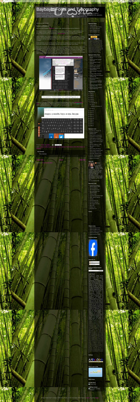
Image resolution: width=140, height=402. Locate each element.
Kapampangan (92, 280)
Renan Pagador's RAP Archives (96, 139)
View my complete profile (94, 180)
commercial (90, 344)
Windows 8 (38, 148)
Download (98, 291)
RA (101, 337)
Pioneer (98, 337)
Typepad (101, 313)
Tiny (95, 340)
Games (90, 305)
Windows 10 (51, 28)
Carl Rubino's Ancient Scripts (96, 136)
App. (89, 291)
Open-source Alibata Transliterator (94, 79)
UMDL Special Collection (95, 197)
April (92, 108)
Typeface (94, 281)
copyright (100, 344)
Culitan (95, 286)
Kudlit (99, 294)
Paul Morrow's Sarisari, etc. (95, 130)
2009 (91, 120)
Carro (91, 326)
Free (96, 304)
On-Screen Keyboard (61, 146)
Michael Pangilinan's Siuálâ (95, 144)
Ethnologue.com (93, 208)
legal (89, 347)
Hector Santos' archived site (96, 135)
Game (100, 304)
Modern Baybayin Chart (95, 30)
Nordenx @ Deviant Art (94, 156)
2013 (91, 112)
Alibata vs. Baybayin (98, 285)
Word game (98, 317)
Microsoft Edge (61, 33)
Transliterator (92, 299)
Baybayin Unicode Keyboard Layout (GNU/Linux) (96, 88)
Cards (102, 325)
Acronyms (100, 320)
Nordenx (98, 163)
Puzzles (100, 309)
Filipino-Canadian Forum (95, 229)
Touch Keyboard (69, 146)
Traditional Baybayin (93, 298)
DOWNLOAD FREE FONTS (96, 27)
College (96, 327)
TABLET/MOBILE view (94, 31)
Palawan (94, 336)
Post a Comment (43, 153)
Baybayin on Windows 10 (96, 106)
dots (89, 345)
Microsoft (54, 146)
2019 (91, 97)
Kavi (102, 306)
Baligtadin (99, 321)
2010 (91, 118)
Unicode (100, 284)
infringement (97, 346)
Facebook (92, 302)
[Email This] (55, 145)
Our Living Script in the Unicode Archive (94, 192)
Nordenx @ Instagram (94, 158)
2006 (91, 125)
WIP (89, 281)
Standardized (91, 297)
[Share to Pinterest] (61, 145)
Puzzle (95, 309)
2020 (91, 95)
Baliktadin (95, 322)
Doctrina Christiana (94, 188)
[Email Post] (53, 144)
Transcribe (101, 298)
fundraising (100, 345)
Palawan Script (93, 194)
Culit (91, 286)
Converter (90, 328)
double (93, 345)
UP (101, 340)
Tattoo (101, 339)
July (92, 104)
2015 (91, 101)
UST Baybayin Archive (94, 189)
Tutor (97, 313)
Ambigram (90, 321)
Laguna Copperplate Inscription (96, 287)
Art (95, 321)
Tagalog (93, 339)
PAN (96, 335)
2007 (91, 123)
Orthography (96, 289)
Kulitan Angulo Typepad (95, 66)
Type (98, 299)
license (94, 347)
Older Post (82, 160)
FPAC (101, 328)
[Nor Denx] (93, 255)
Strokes (99, 297)
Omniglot (92, 198)
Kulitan (90, 282)
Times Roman (91, 340)
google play (91, 346)
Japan (98, 306)
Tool (95, 284)
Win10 (75, 146)
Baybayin (92, 276)
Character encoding (96, 326)
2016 (91, 99)
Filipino (97, 302)
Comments (92, 264)
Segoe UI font (94, 338)
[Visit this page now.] (95, 376)
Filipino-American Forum (95, 227)
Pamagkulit (96, 282)
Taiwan (97, 339)
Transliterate (91, 313)
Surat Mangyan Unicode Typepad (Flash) (95, 69)
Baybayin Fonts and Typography (67, 9)
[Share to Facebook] (59, 145)
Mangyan (96, 279)
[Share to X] (58, 145)
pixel (95, 348)
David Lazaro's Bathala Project (96, 150)
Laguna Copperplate (94, 295)
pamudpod (99, 347)
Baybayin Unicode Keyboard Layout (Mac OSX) (96, 85)
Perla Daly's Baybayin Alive (95, 153)
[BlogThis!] (57, 145)
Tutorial (98, 340)
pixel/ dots (100, 348)
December (93, 102)
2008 (91, 121)
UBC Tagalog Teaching (94, 203)
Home (61, 160)
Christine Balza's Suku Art (95, 151)
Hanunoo (100, 305)
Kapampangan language (94, 293)
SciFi (89, 338)
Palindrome (100, 336)
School (90, 310)
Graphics (95, 305)
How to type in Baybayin (95, 28)
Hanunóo (101, 286)
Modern (97, 288)
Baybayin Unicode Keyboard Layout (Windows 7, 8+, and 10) (96, 82)
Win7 (95, 343)
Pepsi (89, 337)
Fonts (94, 277)
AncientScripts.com (94, 200)
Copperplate (91, 301)
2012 (91, 114)
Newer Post (39, 160)
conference (96, 344)
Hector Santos (98, 330)
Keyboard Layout (48, 146)
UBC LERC (92, 205)
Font (101, 276)
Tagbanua (91, 311)
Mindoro (92, 288)
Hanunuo (90, 306)
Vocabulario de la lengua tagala (96, 195)
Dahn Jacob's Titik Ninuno (95, 148)
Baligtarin (90, 322)
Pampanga (97, 308)
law (101, 346)
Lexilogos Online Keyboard (95, 73)
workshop (90, 319)
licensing (99, 318)
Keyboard (42, 146)
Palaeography (98, 296)
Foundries (99, 329)
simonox (88, 397)
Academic (99, 290)
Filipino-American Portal (95, 234)
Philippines (99, 280)
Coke (92, 327)
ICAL (95, 306)
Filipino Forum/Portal (94, 232)
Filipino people (91, 329)
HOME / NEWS (93, 25)
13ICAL (95, 319)
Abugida (90, 285)
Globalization (91, 330)
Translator (99, 312)
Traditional (91, 312)
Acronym (100, 319)
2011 (91, 116)
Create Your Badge (92, 256)
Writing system (92, 318)
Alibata (101, 277)
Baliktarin (100, 322)
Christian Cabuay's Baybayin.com (94, 133)
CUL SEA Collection (94, 202)
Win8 (78, 146)
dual (96, 345)
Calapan (98, 325)
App (95, 300)
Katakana (94, 334)
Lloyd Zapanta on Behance (95, 138)
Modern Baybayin (93, 307)
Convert (100, 327)
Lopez (99, 334)
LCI (102, 294)
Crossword (96, 328)
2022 (91, 93)
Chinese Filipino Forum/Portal (96, 231)
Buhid (100, 300)
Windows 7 (100, 343)
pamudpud (90, 348)
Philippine (93, 337)
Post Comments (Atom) (47, 162)
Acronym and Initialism (93, 320)
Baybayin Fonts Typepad (95, 65)
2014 (91, 110)
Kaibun (90, 334)
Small (99, 338)
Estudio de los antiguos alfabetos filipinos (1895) (95, 186)
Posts (91, 262)
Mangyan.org (92, 206)
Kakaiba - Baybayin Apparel (95, 155)
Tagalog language (97, 310)
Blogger (97, 397)
